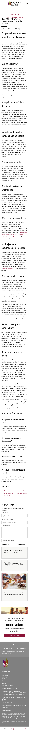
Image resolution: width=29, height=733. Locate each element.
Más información (14, 635)
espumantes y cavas (7, 268)
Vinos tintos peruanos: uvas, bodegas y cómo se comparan (13, 564)
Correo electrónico (7, 519)
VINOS (3, 674)
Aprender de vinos (17, 17)
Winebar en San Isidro (21, 705)
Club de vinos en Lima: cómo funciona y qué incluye (13, 551)
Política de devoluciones (7, 704)
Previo (11, 14)
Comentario (5, 525)
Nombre (4, 512)
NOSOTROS (5, 683)
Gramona (9, 237)
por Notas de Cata (5, 29)
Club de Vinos (5, 707)
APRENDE (4, 682)
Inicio (7, 17)
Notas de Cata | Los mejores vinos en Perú (16, 729)
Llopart (15, 237)
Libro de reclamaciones (7, 700)
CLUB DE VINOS (6, 675)
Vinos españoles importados (8, 705)
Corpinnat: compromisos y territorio (15, 491)
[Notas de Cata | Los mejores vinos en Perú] (14, 3)
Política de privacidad (7, 702)
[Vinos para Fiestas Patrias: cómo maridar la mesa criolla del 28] (14, 581)
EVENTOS (4, 680)
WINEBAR (4, 677)
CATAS (3, 678)
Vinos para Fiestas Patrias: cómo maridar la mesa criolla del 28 (14, 594)
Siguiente (17, 14)
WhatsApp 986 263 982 (7, 685)
